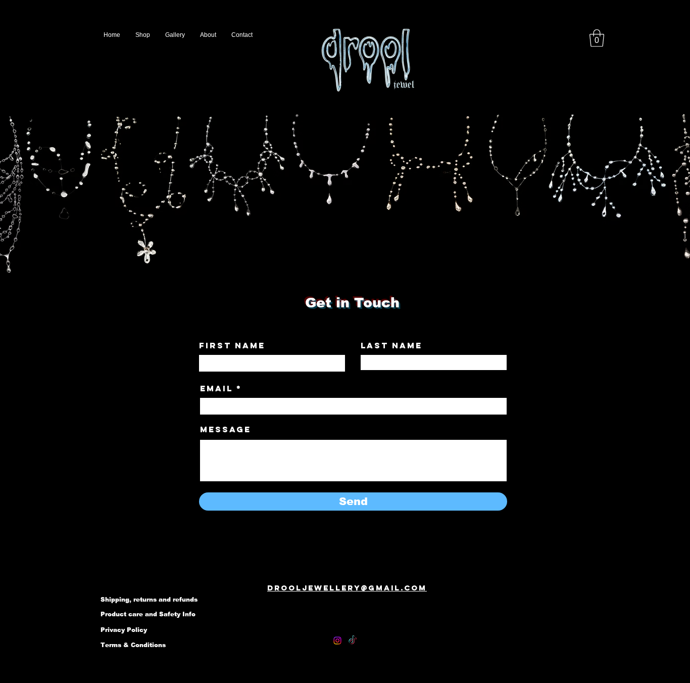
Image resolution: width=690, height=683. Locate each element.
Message (225, 429)
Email (216, 388)
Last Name (391, 345)
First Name (232, 345)
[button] (596, 38)
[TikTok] (353, 640)
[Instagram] (337, 640)
